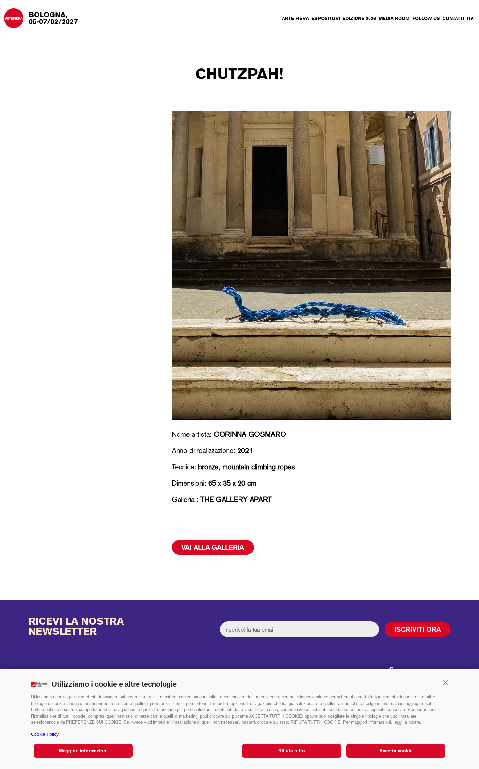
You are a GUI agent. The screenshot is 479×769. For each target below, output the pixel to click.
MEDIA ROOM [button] (394, 18)
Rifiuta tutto (291, 750)
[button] (445, 682)
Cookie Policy (45, 734)
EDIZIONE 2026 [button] (359, 18)
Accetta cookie (396, 750)
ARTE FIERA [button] (295, 18)
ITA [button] (470, 18)
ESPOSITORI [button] (326, 18)
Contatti (453, 18)
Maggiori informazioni (83, 750)
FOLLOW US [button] (426, 18)
